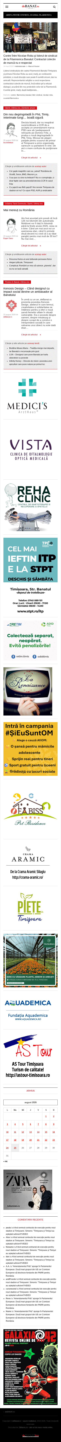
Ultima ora (15, 108)
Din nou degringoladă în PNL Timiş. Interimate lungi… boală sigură (26, 116)
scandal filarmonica (11, 98)
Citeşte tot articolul (29, 158)
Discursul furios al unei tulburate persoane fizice (30, 259)
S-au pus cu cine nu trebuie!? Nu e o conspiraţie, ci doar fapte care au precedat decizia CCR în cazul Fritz (31, 181)
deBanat (30, 7)
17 (7, 1140)
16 (54, 1132)
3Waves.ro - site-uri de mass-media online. (36, 1427)
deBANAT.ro (30, 1435)
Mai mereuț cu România (18, 210)
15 (46, 1132)
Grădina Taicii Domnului (15, 204)
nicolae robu (48, 95)
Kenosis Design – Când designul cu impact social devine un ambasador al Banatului (27, 292)
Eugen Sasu (8, 238)
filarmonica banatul (24, 95)
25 (15, 1148)
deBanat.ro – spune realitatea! (24, 1421)
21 (38, 1140)
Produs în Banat (12, 282)
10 (7, 1132)
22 (46, 1140)
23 (54, 1140)
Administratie (20, 66)
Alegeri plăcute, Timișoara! (21, 262)
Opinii (7, 108)
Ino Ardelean (8, 143)
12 (23, 1132)
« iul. (5, 1161)
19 (23, 1140)
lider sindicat (37, 95)
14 (38, 1132)
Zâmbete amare (28, 108)
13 (30, 1132)
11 (15, 1132)
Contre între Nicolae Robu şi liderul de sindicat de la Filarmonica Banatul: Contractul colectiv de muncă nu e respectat (30, 59)
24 (7, 1148)
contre (13, 95)
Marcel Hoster (34, 66)
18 (15, 1140)
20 (30, 1140)
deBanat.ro (7, 317)
